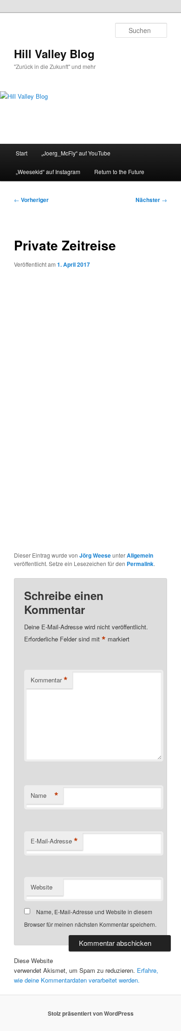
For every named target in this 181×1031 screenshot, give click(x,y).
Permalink (140, 563)
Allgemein (140, 555)
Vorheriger (31, 199)
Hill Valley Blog (54, 53)
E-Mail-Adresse (54, 841)
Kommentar (49, 680)
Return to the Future (119, 171)
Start (21, 153)
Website (41, 887)
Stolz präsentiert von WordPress (91, 1013)
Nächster (151, 199)
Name (44, 795)
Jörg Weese (95, 555)
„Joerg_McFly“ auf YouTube (75, 153)
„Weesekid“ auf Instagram (48, 171)
